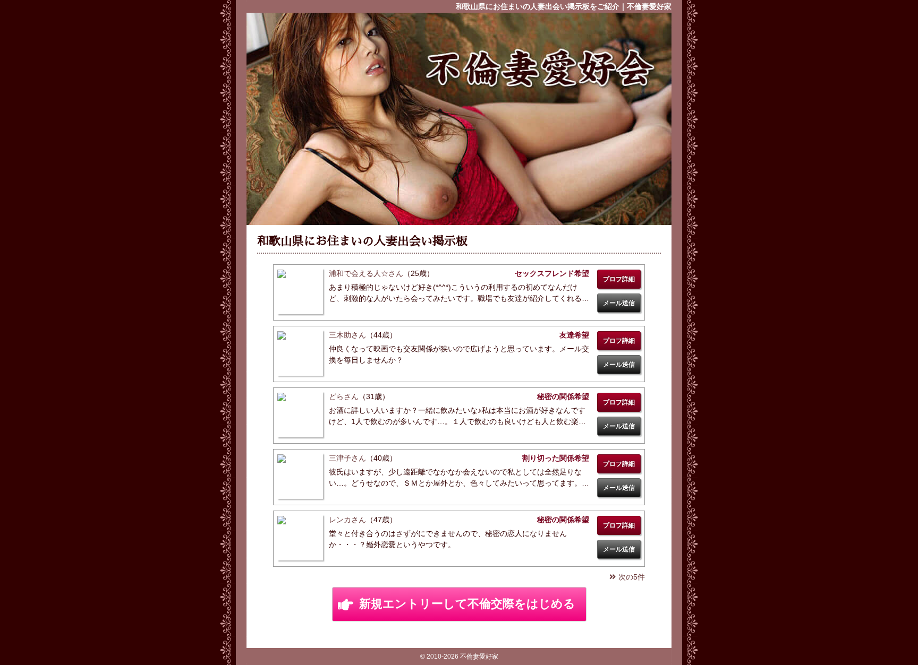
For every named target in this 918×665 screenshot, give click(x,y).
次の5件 (631, 577)
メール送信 (619, 303)
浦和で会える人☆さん (366, 273)
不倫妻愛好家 (539, 68)
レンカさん (347, 519)
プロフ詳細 (619, 279)
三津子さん (347, 458)
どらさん (344, 396)
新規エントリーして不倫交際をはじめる (467, 603)
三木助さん (347, 335)
